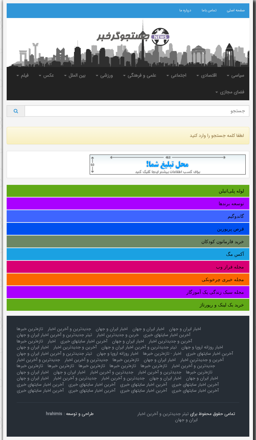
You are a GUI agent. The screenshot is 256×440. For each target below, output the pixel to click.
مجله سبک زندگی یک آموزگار (215, 292)
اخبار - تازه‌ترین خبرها (162, 353)
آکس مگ (235, 254)
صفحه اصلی (236, 10)
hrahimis (54, 413)
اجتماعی (178, 75)
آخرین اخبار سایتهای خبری (166, 334)
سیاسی (237, 75)
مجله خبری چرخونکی (223, 279)
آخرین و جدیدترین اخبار (170, 341)
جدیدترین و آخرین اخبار (69, 328)
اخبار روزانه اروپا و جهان (202, 347)
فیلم (24, 75)
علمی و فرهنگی (141, 75)
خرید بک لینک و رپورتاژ (222, 304)
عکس (48, 75)
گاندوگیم (236, 216)
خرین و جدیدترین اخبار (118, 334)
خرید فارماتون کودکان (222, 241)
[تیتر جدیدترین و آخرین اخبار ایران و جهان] (128, 37)
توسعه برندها (231, 203)
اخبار (52, 341)
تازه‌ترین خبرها (30, 328)
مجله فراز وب (230, 266)
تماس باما (209, 10)
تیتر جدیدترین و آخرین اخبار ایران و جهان (54, 334)
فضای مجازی (231, 92)
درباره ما (185, 10)
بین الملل (76, 75)
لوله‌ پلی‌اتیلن (231, 191)
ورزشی (106, 75)
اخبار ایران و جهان (185, 328)
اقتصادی (208, 75)
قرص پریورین (230, 228)
